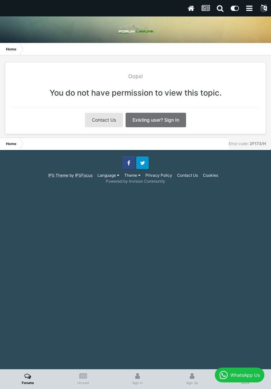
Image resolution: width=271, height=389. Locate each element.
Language (107, 175)
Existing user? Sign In (156, 120)
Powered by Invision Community (135, 181)
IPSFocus (84, 175)
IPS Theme (58, 175)
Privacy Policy (158, 175)
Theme (131, 175)
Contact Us (104, 120)
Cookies (210, 175)
